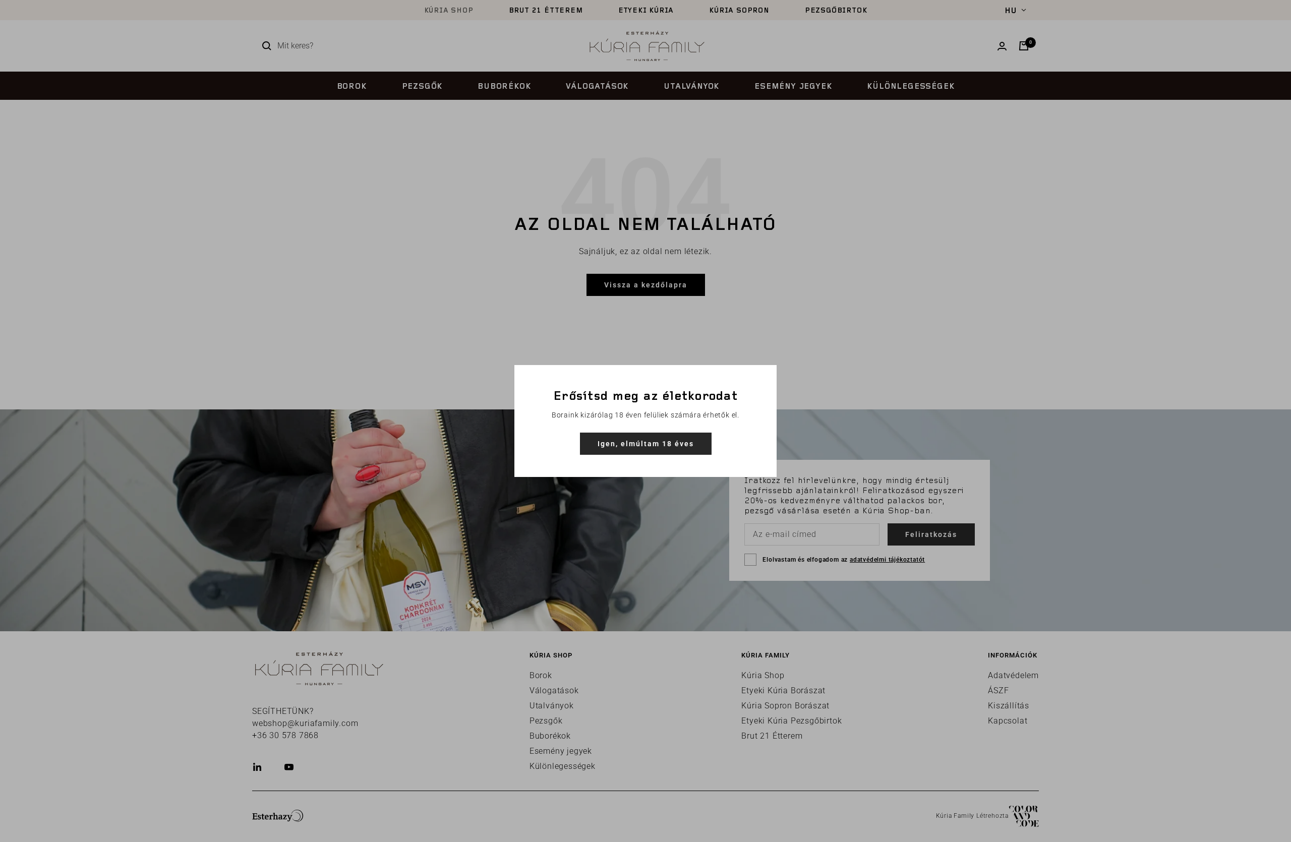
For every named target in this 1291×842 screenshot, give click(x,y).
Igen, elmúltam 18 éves (646, 444)
